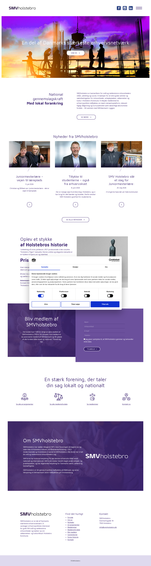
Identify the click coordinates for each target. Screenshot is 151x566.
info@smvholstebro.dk (108, 527)
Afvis (46, 304)
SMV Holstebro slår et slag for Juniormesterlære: (121, 180)
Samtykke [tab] (44, 267)
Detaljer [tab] (75, 267)
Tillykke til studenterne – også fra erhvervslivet (75, 180)
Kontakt (70, 540)
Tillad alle (105, 304)
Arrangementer (73, 525)
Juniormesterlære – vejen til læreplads (29, 178)
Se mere (86, 117)
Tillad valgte (75, 304)
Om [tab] (106, 267)
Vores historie (72, 537)
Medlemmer (72, 527)
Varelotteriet (72, 535)
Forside (70, 517)
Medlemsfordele (73, 530)
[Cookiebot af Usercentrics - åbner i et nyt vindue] (110, 260)
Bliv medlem (72, 532)
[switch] (64, 295)
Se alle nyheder (75, 220)
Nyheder (70, 522)
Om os (75, 53)
